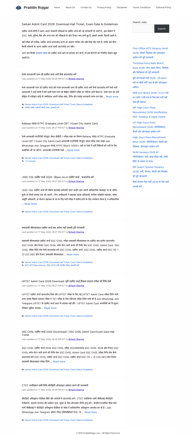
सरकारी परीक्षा (41, 53)
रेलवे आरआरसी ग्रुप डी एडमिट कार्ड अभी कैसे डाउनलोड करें (49, 74)
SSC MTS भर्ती (53, 265)
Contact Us (86, 7)
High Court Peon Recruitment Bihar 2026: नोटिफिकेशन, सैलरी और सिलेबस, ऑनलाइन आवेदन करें (150, 142)
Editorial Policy (163, 7)
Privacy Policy (104, 7)
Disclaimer (122, 7)
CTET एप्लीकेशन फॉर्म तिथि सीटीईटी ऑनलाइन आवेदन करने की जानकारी (55, 385)
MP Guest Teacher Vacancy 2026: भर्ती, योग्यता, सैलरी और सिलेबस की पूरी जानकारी (150, 172)
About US (70, 7)
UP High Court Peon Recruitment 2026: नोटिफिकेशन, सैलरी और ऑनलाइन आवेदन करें (149, 127)
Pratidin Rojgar (36, 7)
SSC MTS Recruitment (35, 265)
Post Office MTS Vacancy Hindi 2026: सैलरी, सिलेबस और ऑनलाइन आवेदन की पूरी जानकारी (150, 53)
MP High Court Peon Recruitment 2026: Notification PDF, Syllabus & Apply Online (150, 112)
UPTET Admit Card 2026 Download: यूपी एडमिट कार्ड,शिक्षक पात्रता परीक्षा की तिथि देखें (66, 281)
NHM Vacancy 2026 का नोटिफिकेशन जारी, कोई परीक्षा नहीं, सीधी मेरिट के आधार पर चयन (150, 157)
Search (162, 28)
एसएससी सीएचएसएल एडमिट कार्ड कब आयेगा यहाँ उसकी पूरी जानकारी (53, 227)
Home (57, 7)
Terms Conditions (142, 7)
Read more (112, 96)
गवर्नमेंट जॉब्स (29, 107)
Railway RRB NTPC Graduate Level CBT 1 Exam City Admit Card (60, 123)
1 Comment (30, 161)
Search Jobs (140, 22)
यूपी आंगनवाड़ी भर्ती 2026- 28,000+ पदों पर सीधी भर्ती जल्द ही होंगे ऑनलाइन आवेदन (150, 83)
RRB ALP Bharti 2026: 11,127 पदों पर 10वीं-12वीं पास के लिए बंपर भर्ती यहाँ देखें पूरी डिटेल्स (150, 97)
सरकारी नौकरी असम (42, 107)
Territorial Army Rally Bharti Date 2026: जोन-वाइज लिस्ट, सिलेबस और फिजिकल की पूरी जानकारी (150, 68)
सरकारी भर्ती (55, 107)
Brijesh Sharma (76, 78)
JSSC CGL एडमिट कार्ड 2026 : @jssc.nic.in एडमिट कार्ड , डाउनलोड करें (58, 177)
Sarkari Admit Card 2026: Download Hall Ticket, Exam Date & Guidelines (59, 104)
